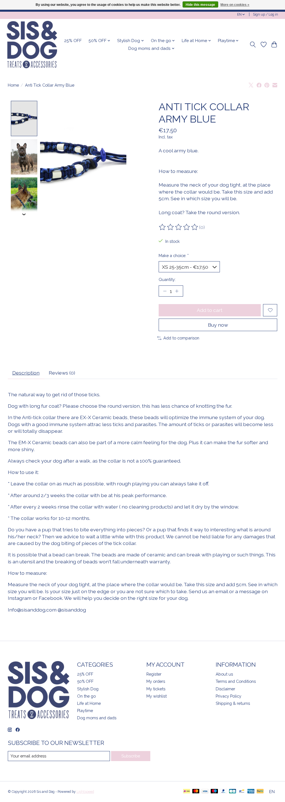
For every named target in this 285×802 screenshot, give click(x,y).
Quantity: (167, 279)
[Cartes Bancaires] (232, 791)
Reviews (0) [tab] (62, 373)
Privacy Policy (228, 696)
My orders (155, 681)
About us (224, 674)
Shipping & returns (233, 703)
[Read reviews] (179, 227)
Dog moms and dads (96, 717)
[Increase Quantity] (177, 291)
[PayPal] (223, 791)
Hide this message (200, 5)
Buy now (218, 325)
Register (153, 674)
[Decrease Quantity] (165, 291)
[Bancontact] (241, 791)
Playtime (85, 710)
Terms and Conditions (236, 681)
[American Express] (251, 791)
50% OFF (85, 681)
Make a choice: (174, 255)
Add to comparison (181, 338)
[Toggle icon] (253, 45)
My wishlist (156, 696)
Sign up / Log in (265, 14)
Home (13, 85)
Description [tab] (26, 373)
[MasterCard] (196, 791)
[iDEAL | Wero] (186, 791)
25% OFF (73, 40)
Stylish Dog (88, 688)
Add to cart (209, 310)
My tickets (155, 688)
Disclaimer (225, 688)
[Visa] (205, 791)
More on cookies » (234, 5)
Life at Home (89, 703)
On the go (86, 696)
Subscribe (130, 756)
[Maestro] (214, 791)
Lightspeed (85, 792)
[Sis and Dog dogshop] (32, 44)
